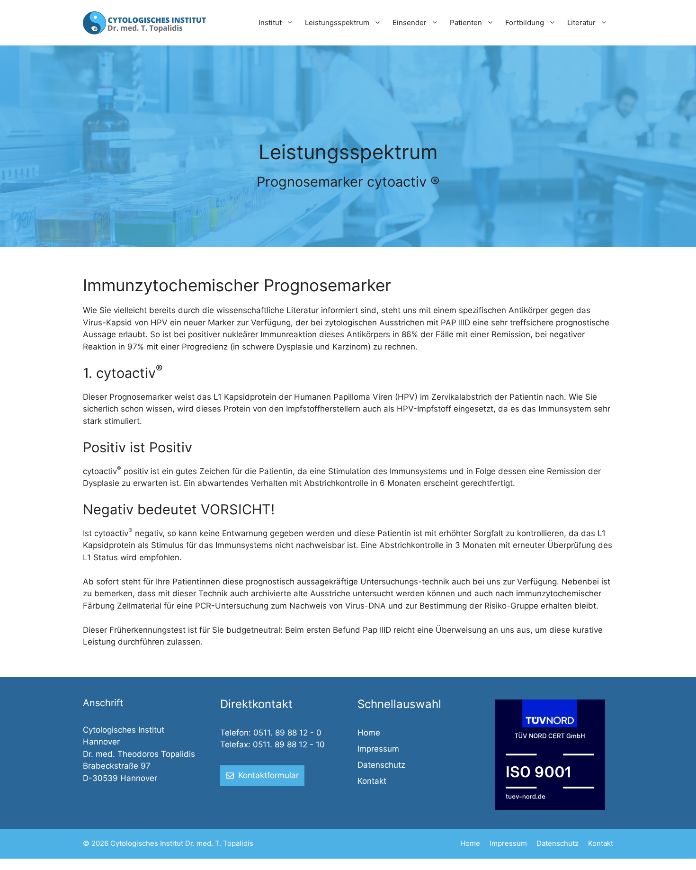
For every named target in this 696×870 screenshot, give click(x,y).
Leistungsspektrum (337, 22)
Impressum (378, 748)
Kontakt (371, 781)
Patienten (466, 22)
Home (368, 732)
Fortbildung (524, 22)
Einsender (410, 22)
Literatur (581, 22)
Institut (270, 22)
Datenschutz (381, 765)
